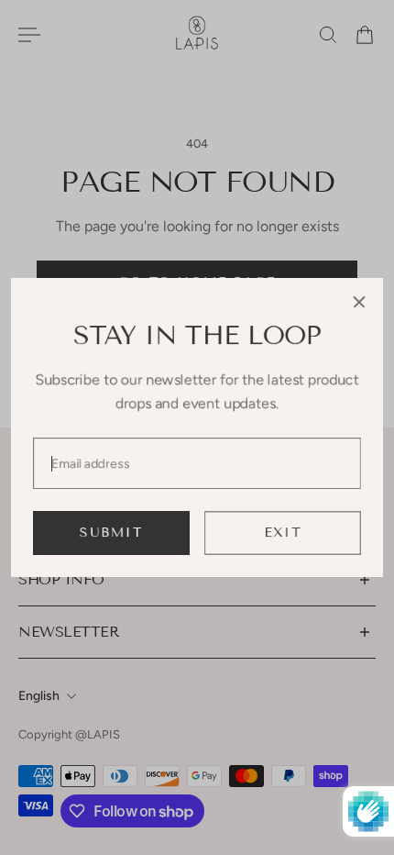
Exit (282, 532)
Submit (111, 532)
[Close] (359, 301)
